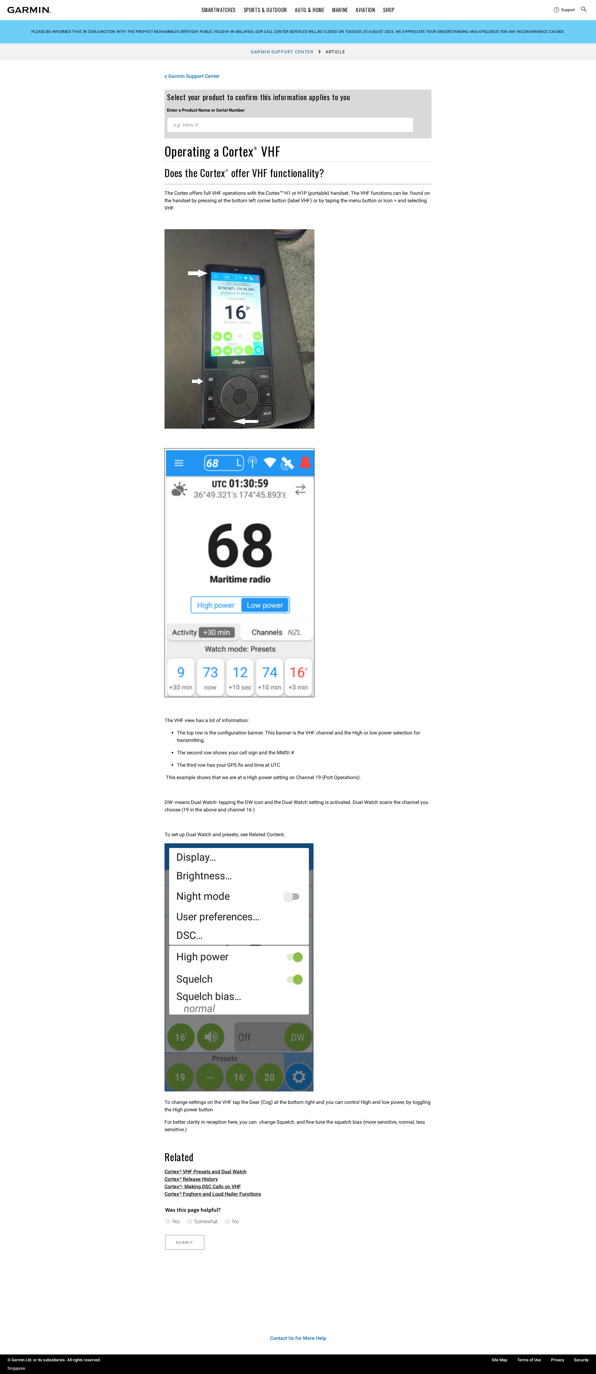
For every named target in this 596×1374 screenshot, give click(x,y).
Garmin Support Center (282, 51)
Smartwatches (218, 10)
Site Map (499, 1360)
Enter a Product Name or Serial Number (206, 110)
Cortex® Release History (191, 1179)
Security (581, 1360)
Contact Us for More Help (298, 1338)
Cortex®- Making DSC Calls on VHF (203, 1186)
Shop (389, 10)
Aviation (365, 10)
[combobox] (290, 125)
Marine (340, 10)
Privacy (557, 1360)
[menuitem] (565, 10)
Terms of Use (529, 1360)
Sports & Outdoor (265, 10)
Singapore (16, 1368)
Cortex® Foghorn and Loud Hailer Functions (213, 1194)
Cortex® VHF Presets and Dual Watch (205, 1172)
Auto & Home (309, 10)
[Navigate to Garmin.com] (29, 10)
